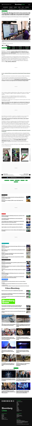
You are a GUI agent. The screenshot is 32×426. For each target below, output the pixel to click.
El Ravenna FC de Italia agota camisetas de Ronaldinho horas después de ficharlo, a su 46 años (9, 379)
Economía (3, 414)
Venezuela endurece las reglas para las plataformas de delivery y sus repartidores (23, 364)
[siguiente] (29, 174)
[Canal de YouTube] (6, 401)
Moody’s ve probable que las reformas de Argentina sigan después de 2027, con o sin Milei (23, 325)
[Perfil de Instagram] (7, 401)
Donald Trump (12, 180)
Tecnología (18, 416)
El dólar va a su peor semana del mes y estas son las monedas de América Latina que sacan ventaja (12, 254)
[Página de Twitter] (4, 401)
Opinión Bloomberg (5, 279)
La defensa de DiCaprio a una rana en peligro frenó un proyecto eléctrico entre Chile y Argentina (9, 391)
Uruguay (18, 408)
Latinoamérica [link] (27, 7)
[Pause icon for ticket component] (2, 9)
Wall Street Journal (17, 180)
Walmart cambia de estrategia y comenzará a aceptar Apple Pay (12, 224)
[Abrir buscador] (4, 4)
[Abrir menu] (2, 4)
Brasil (17, 402)
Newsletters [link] (11, 7)
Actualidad (3, 416)
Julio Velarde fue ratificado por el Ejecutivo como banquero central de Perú (8, 351)
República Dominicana (19, 410)
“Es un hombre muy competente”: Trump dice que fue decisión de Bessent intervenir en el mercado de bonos (13, 222)
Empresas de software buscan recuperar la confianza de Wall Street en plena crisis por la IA (8, 175)
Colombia (18, 404)
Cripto (2, 417)
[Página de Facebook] (2, 401)
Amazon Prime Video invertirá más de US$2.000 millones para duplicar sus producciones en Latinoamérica (22, 391)
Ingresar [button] (29, 4)
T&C (17, 417)
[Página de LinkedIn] (9, 401)
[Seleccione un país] (10, 4)
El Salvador (18, 409)
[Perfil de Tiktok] (11, 401)
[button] (29, 19)
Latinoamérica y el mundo (19, 401)
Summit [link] (19, 7)
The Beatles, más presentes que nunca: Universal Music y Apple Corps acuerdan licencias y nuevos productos (23, 379)
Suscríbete (18, 414)
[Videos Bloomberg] (16, 288)
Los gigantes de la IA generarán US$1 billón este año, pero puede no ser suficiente (14, 283)
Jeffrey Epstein (22, 180)
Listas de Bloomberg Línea (5, 419)
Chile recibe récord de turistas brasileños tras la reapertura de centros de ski (9, 325)
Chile (17, 405)
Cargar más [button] (16, 368)
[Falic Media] (29, 5)
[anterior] (2, 174)
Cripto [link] (23, 7)
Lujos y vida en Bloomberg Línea (8, 369)
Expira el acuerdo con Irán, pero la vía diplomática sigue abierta (12, 290)
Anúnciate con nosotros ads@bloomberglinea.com (22, 421)
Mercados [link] (15, 7)
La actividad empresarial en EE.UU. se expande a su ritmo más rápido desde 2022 (8, 364)
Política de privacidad (19, 415)
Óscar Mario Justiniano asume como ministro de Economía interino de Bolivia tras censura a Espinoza (8, 338)
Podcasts (3, 418)
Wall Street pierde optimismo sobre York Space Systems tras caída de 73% (24, 175)
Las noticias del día (7, 180)
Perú (17, 406)
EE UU (26, 180)
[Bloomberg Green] (16, 301)
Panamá (17, 407)
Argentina (18, 403)
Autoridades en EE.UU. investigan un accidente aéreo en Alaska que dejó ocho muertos (23, 338)
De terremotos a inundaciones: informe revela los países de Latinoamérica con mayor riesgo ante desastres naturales (12, 306)
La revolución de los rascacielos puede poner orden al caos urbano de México (14, 281)
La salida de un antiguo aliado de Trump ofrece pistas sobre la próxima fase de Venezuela (15, 285)
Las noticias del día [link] (5, 7)
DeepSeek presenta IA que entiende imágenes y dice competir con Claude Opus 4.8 (22, 351)
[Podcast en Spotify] (13, 401)
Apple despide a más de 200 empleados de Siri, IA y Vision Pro (12, 227)
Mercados (3, 415)
